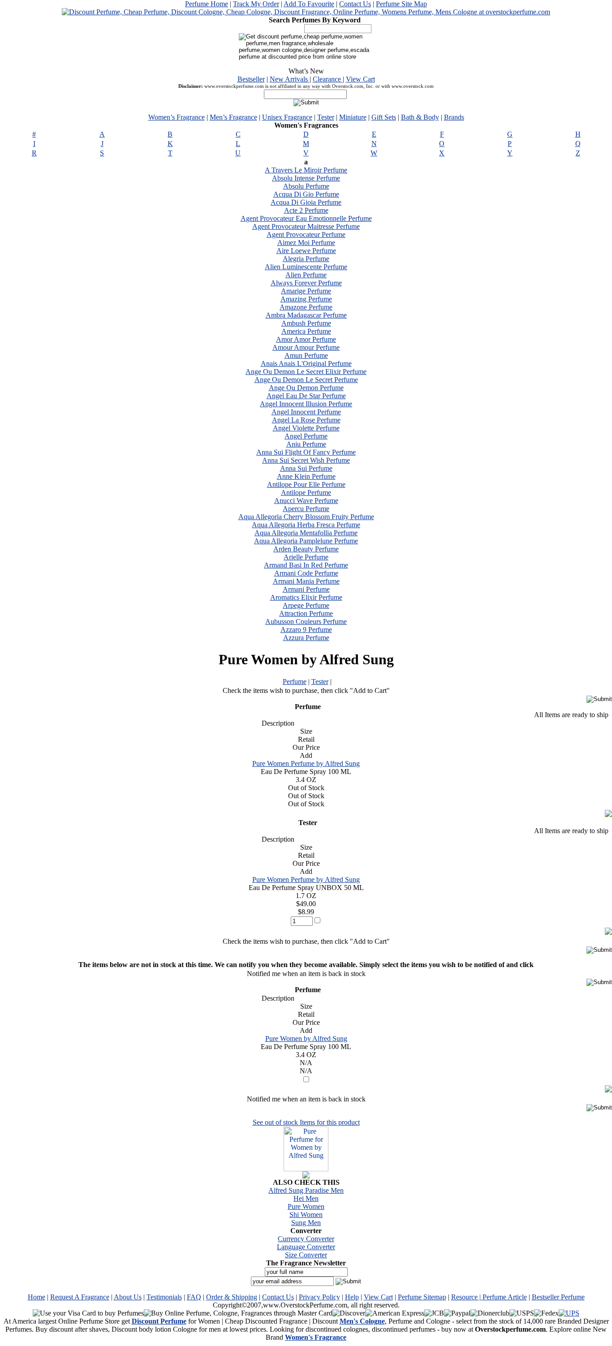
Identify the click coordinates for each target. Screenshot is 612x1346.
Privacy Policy (319, 1297)
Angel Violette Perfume (306, 428)
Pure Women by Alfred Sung (306, 1038)
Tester (325, 117)
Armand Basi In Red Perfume (306, 565)
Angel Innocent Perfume (306, 412)
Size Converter (306, 1255)
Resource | (467, 1297)
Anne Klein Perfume (306, 476)
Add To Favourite (309, 4)
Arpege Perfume (306, 605)
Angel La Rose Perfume (306, 420)
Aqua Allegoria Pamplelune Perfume (306, 541)
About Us (128, 1297)
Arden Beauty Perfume (306, 549)
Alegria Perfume (306, 258)
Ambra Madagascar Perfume (306, 315)
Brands (454, 117)
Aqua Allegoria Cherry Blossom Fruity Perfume (306, 516)
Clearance (328, 79)
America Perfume (306, 331)
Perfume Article (505, 1297)
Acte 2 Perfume (306, 210)
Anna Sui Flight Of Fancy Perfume (306, 452)
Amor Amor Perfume (306, 339)
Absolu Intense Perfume (306, 178)
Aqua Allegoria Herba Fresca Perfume (306, 525)
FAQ (194, 1297)
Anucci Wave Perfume (306, 500)
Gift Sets (383, 117)
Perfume (294, 681)
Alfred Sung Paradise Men (306, 1190)
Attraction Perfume (306, 613)
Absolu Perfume (306, 186)
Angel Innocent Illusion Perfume (306, 404)
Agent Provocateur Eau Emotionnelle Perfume (306, 218)
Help (352, 1297)
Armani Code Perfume (306, 573)
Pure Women (306, 1206)
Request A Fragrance (79, 1297)
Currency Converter (306, 1239)
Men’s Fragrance (233, 117)
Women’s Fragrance (176, 117)
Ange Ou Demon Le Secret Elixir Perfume (306, 371)
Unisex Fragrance (287, 117)
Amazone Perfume (306, 307)
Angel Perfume (306, 436)
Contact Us (355, 4)
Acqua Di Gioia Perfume (306, 202)
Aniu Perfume (306, 444)
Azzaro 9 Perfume (306, 629)
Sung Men (306, 1222)
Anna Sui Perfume (306, 468)
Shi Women (306, 1214)
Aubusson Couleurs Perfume (306, 621)
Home (36, 1297)
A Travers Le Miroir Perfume (306, 170)
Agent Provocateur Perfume (306, 234)
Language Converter (306, 1247)
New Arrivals (290, 79)
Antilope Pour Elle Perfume (306, 484)
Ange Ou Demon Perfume (306, 387)
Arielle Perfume (306, 557)
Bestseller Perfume (558, 1297)
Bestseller (251, 79)
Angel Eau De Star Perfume (306, 396)
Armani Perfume (306, 589)
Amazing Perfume (306, 299)
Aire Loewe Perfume (306, 250)
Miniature (352, 117)
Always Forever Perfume (306, 283)
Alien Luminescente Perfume (306, 267)
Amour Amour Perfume (306, 347)
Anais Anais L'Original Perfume (306, 363)
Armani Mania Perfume (306, 581)
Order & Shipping (231, 1297)
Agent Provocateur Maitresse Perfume (306, 226)
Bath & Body (420, 117)
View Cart (360, 79)
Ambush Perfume (306, 323)
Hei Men (306, 1198)
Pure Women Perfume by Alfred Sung (306, 763)
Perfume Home (206, 4)
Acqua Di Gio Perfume (306, 194)
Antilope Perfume (306, 492)
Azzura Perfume (306, 637)
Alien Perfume (306, 275)
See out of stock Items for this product (306, 1122)
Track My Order (256, 4)
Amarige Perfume (306, 291)
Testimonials (164, 1297)
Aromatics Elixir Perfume (306, 597)
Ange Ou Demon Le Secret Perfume (306, 379)
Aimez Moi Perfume (306, 242)
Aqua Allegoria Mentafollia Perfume (306, 533)
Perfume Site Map (401, 4)
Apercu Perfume (306, 508)
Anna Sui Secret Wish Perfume (306, 460)
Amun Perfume (306, 355)
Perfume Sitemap (422, 1297)
